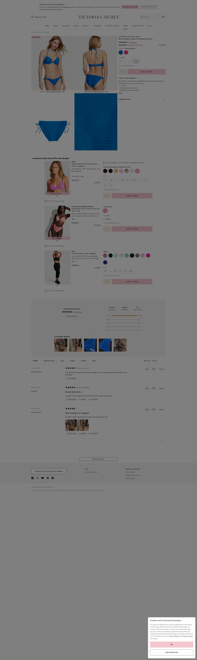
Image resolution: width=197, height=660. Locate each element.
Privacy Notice (174, 636)
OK (171, 644)
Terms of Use (188, 636)
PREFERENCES (171, 652)
